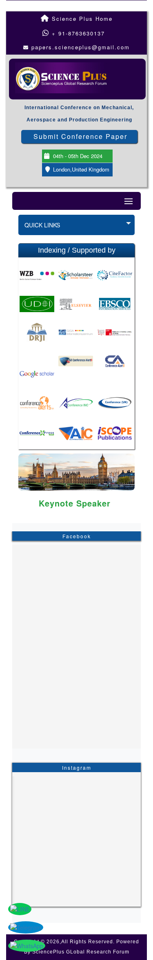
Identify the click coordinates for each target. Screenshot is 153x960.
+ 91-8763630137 (77, 33)
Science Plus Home (81, 18)
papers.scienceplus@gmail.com (80, 47)
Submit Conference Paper (80, 136)
